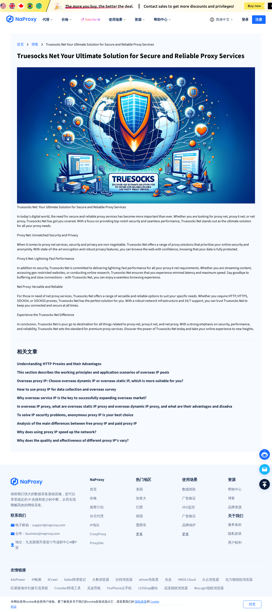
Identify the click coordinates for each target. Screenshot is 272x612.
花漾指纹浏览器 (176, 588)
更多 (139, 534)
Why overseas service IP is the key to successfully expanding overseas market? (81, 398)
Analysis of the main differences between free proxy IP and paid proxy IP (77, 423)
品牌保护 (189, 525)
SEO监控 (188, 507)
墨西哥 (141, 525)
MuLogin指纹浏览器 (209, 588)
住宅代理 (96, 516)
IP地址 (94, 525)
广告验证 (189, 498)
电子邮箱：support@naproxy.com (40, 525)
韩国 (139, 516)
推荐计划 (96, 507)
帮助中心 (235, 489)
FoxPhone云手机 (119, 588)
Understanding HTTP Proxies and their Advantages (59, 364)
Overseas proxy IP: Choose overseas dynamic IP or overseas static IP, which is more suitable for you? (100, 381)
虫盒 (168, 579)
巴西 (139, 507)
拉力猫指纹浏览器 (239, 579)
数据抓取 (189, 489)
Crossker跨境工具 (67, 588)
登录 (245, 19)
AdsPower (18, 579)
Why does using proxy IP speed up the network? (56, 432)
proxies (51, 300)
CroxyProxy (98, 534)
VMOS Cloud (187, 579)
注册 (258, 19)
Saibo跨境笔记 (75, 579)
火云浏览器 (210, 579)
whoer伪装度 (149, 579)
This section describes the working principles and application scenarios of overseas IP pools (93, 372)
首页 (20, 44)
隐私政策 (141, 602)
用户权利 (235, 542)
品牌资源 (235, 507)
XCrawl (53, 579)
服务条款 (235, 524)
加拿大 (141, 498)
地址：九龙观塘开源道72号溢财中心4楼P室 (46, 545)
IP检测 (36, 579)
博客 (34, 44)
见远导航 (94, 588)
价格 (93, 498)
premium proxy (100, 329)
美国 (139, 489)
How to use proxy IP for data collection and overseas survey (66, 389)
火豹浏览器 (100, 579)
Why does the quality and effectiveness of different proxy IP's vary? (73, 440)
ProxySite (96, 543)
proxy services (61, 296)
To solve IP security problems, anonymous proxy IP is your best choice (75, 415)
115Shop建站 (148, 588)
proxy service (106, 216)
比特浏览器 (124, 579)
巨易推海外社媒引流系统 (29, 588)
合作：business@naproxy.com (37, 533)
